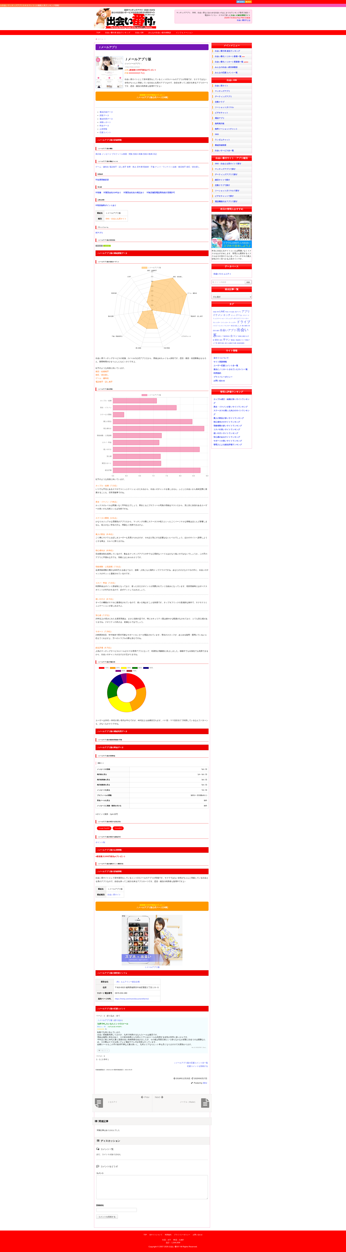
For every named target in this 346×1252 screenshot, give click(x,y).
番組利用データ (106, 119)
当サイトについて (221, 358)
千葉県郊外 (226, 336)
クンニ (233, 315)
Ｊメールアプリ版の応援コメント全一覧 (191, 1063)
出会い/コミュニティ (222, 274)
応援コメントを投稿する (197, 1066)
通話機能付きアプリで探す (226, 201)
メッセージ (106, 154)
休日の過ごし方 (236, 325)
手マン (226, 339)
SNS (217, 134)
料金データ (104, 126)
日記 (155, 154)
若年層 (140, 167)
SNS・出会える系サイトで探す (228, 164)
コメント (100, 1173)
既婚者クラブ (240, 340)
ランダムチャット (222, 140)
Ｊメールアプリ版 (104, 1020)
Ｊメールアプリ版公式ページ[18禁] (152, 96)
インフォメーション (184, 32)
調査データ (104, 115)
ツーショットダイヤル (224, 107)
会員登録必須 (103, 180)
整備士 (233, 340)
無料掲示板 (219, 123)
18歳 (214, 312)
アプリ (100, 233)
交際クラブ (219, 102)
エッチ (226, 315)
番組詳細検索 (220, 145)
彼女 (217, 340)
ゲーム (239, 315)
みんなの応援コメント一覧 (226, 72)
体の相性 (245, 325)
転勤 (234, 343)
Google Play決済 (104, 828)
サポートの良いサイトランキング (228, 441)
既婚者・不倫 (148, 167)
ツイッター (224, 322)
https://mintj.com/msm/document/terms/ (132, 999)
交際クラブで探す (222, 185)
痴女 (222, 343)
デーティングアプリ (223, 96)
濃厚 (219, 343)
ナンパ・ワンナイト (163, 167)
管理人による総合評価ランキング (228, 444)
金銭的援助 (240, 343)
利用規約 (217, 373)
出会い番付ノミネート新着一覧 (230, 56)
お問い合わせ (219, 381)
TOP (98, 32)
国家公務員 (242, 336)
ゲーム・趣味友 (102, 167)
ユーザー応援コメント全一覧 (226, 365)
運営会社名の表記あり (134, 192)
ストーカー (245, 318)
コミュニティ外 (230, 318)
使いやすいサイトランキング (226, 433)
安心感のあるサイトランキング (227, 437)
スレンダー (216, 322)
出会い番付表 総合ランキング (117, 32)
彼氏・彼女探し (193, 167)
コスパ (245, 315)
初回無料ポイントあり (106, 205)
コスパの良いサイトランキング (227, 429)
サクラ (238, 318)
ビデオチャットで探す (224, 196)
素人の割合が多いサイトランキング (229, 418)
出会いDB (139, 32)
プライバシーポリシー (223, 377)
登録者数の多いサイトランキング (228, 426)
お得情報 (103, 129)
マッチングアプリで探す (225, 169)
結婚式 (230, 343)
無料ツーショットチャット (226, 129)
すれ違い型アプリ (235, 312)
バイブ (215, 325)
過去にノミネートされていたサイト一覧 (231, 369)
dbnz (205, 1083)
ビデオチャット (221, 113)
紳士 (226, 343)
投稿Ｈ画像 (138, 154)
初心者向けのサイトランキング (227, 422)
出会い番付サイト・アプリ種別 (232, 158)
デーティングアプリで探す (226, 174)
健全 (217, 330)
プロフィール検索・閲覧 (122, 154)
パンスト (221, 325)
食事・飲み (131, 167)
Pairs (227, 312)
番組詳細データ (106, 112)
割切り (219, 336)
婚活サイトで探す (222, 180)
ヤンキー (227, 325)
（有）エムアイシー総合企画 (127, 982)
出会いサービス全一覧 (224, 150)
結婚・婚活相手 (179, 167)
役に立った (103, 1050)
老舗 (99, 192)
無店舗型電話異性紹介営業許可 (161, 192)
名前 (152, 1205)
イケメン (218, 315)
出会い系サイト (114, 895)
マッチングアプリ (222, 91)
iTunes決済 (118, 828)
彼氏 (220, 340)
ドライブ (243, 322)
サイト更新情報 (220, 362)
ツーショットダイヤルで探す (227, 191)
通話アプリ (219, 118)
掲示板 (98, 154)
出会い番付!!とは (243, 20)
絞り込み (118, 1020)
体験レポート (105, 122)
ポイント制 (100, 842)
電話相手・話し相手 (117, 167)
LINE (222, 311)
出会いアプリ (228, 330)
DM (218, 312)
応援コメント (105, 132)
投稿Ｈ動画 (148, 154)
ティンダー (232, 322)
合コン (234, 336)
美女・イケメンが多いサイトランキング (231, 407)
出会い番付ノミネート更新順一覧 (231, 62)
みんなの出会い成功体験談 (159, 32)
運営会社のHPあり (113, 192)
